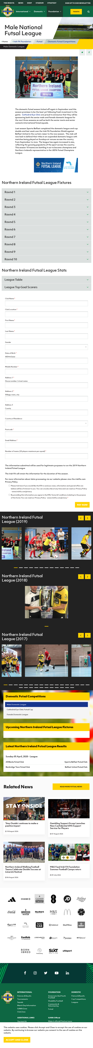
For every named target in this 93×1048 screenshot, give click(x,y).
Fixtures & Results (24, 996)
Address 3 (9, 405)
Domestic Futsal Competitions (61, 41)
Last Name (10, 331)
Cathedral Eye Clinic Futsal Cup (20, 709)
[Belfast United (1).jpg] (46, 602)
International (22, 11)
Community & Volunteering (53, 1005)
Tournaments (22, 999)
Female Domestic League (17, 714)
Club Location (11, 309)
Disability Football (55, 1001)
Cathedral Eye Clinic (31, 114)
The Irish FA (9, 3)
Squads (20, 1002)
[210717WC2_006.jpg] (46, 660)
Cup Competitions (78, 999)
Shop (29, 3)
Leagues (74, 1002)
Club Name (10, 298)
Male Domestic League (16, 704)
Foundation (53, 11)
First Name (10, 320)
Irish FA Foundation (22, 41)
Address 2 (9, 391)
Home (5, 41)
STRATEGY (51, 3)
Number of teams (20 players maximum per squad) (25, 451)
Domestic (38, 11)
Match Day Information (26, 1005)
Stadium (40, 3)
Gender (8, 342)
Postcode (9, 429)
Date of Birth (11, 353)
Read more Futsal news (71, 786)
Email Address (11, 440)
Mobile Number (11, 367)
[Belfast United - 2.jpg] (46, 543)
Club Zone (21, 1012)
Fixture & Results (78, 996)
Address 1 (9, 377)
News (20, 3)
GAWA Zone (22, 1008)
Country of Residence (13, 418)
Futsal (39, 41)
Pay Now (82, 504)
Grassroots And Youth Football (57, 997)
